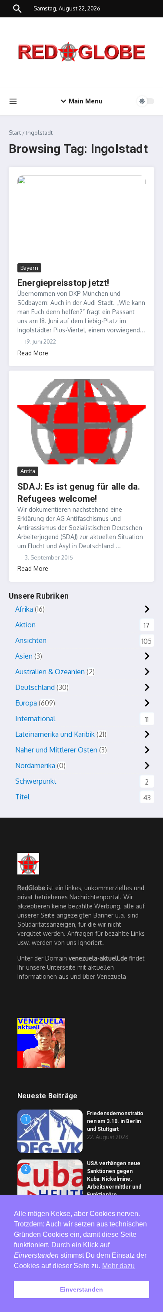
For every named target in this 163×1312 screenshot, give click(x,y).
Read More (32, 353)
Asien (24, 656)
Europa (26, 703)
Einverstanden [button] (81, 1289)
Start (15, 132)
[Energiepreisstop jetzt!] (81, 218)
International (35, 718)
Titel (22, 796)
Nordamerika (35, 765)
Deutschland (35, 687)
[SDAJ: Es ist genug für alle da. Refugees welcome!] (81, 422)
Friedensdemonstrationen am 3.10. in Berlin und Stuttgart (115, 1121)
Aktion (25, 624)
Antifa (27, 470)
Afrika (24, 609)
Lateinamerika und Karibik (55, 734)
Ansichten (31, 640)
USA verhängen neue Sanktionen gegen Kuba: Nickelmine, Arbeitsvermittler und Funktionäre (114, 1179)
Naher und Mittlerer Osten (56, 749)
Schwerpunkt (36, 781)
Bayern (29, 267)
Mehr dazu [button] (118, 1265)
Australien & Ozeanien (50, 671)
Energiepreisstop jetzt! (63, 283)
